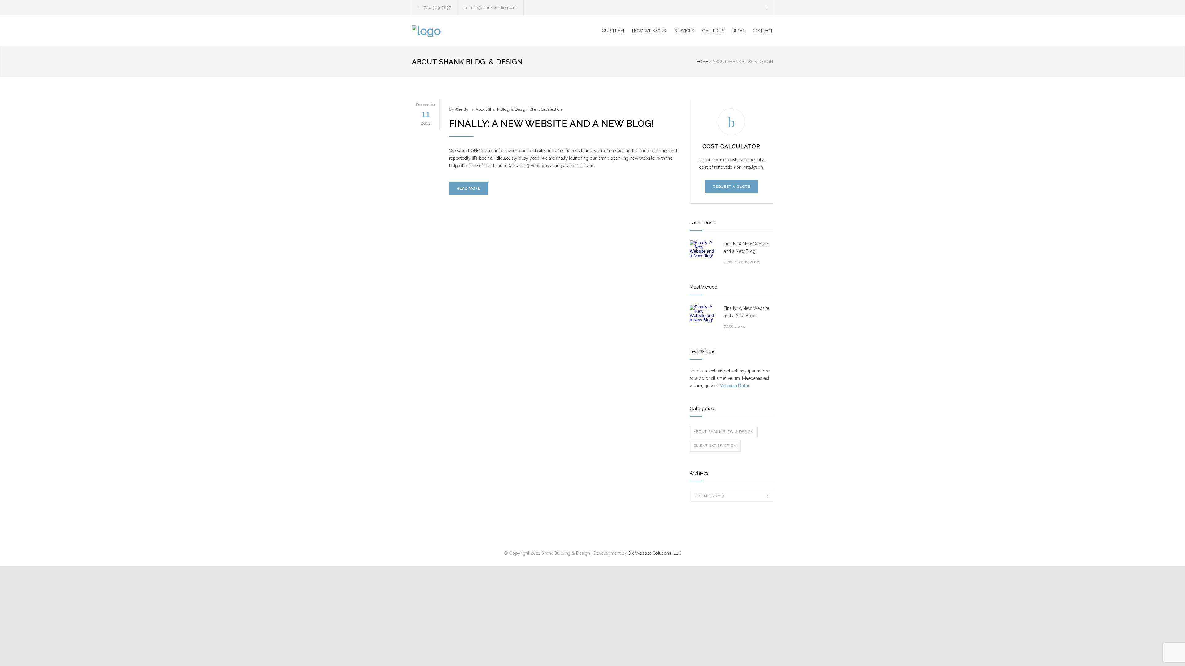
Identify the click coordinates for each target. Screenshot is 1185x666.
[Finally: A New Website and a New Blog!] (703, 254)
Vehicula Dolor (735, 385)
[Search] (767, 7)
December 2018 (731, 496)
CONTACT (762, 30)
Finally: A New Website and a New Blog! (551, 123)
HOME (702, 61)
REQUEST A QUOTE (731, 186)
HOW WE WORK (649, 30)
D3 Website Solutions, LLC (654, 553)
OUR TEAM (613, 30)
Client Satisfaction (546, 109)
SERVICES (684, 30)
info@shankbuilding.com (494, 7)
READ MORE (468, 188)
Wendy (461, 109)
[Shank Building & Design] (469, 31)
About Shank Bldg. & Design (502, 109)
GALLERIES (713, 30)
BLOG (738, 30)
